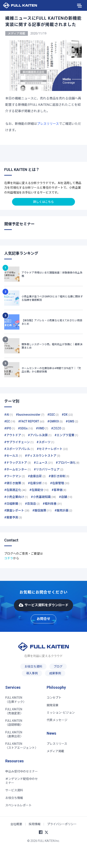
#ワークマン (14, 476)
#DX (67, 414)
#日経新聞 (13, 503)
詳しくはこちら (43, 201)
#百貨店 (32, 503)
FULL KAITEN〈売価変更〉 (14, 711)
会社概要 (16, 824)
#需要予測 (13, 517)
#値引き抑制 (59, 476)
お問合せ (43, 619)
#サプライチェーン (19, 442)
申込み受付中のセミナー (21, 771)
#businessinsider (30, 414)
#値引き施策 (14, 483)
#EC (9, 421)
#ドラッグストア (17, 462)
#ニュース (43, 462)
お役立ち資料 (33, 666)
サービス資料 (14, 790)
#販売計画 (63, 510)
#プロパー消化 (67, 462)
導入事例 (32, 673)
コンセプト (54, 697)
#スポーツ (45, 442)
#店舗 (65, 497)
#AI (8, 414)
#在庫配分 (39, 490)
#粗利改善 (52, 503)
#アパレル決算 (40, 435)
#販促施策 (42, 510)
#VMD (42, 428)
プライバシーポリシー (62, 824)
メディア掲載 (55, 751)
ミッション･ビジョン (61, 712)
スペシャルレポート (18, 805)
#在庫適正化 (15, 490)
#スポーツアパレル (19, 449)
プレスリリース (48, 124)
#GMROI (55, 421)
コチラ (8, 558)
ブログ (58, 666)
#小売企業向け (16, 497)
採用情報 (35, 824)
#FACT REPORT (31, 421)
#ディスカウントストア (42, 455)
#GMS (72, 421)
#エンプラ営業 (66, 435)
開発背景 (52, 705)
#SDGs (25, 428)
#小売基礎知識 (43, 497)
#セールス (13, 455)
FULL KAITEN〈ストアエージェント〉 (21, 745)
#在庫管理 (59, 483)
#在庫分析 (37, 483)
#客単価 (59, 490)
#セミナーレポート (52, 449)
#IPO (9, 428)
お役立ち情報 (14, 798)
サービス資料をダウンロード (46, 605)
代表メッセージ (57, 720)
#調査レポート (16, 510)
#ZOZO (58, 428)
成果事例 (55, 673)
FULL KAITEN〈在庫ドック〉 (15, 699)
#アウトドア (14, 435)
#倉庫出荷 (37, 476)
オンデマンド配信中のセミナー (21, 781)
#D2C (53, 414)
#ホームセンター (17, 469)
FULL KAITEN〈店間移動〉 (14, 722)
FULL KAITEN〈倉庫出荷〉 (14, 734)
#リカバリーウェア (48, 469)
